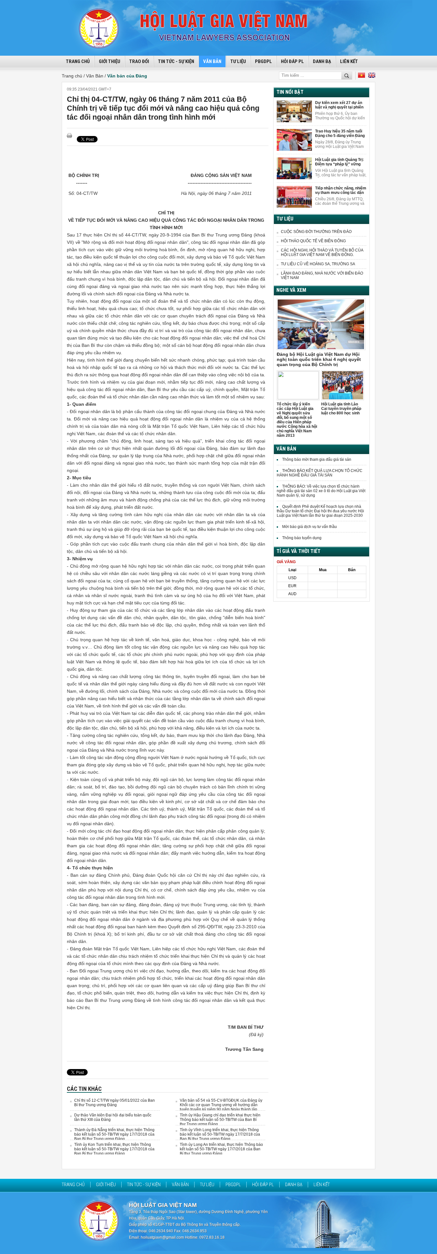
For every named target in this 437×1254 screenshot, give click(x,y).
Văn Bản (212, 61)
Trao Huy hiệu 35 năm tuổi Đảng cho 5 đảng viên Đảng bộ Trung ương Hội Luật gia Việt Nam (340, 133)
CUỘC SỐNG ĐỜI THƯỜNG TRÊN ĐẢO (316, 231)
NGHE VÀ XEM (291, 290)
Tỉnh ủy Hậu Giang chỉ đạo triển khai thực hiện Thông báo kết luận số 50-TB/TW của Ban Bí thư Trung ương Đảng (220, 1119)
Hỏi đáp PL (292, 61)
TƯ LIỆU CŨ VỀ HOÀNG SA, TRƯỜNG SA (318, 264)
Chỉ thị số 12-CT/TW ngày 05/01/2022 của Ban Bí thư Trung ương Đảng (114, 1102)
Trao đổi (139, 61)
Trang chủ (73, 1184)
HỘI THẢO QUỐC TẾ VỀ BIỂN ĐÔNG (313, 241)
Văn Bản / (96, 75)
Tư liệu (238, 61)
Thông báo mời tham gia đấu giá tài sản (316, 459)
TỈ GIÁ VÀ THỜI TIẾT (298, 551)
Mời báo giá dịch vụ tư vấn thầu (309, 526)
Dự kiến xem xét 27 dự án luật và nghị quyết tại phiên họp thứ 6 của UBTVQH (339, 105)
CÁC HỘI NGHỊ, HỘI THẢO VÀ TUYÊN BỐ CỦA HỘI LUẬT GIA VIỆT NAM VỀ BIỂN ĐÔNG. (322, 252)
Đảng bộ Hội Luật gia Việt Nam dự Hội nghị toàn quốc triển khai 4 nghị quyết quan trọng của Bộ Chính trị (319, 359)
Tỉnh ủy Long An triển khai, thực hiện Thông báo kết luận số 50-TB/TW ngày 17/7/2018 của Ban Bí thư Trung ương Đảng (221, 1149)
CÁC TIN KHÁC (84, 1088)
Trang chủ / (74, 75)
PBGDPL (263, 61)
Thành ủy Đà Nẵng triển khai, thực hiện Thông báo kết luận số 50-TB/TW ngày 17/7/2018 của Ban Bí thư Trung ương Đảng (114, 1134)
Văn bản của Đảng (127, 75)
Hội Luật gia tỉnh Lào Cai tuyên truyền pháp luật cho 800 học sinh (341, 408)
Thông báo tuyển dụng (302, 538)
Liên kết (349, 61)
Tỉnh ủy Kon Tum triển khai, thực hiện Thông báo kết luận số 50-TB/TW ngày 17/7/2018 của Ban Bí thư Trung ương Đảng (114, 1149)
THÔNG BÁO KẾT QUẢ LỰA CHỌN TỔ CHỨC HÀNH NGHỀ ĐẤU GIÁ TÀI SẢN (319, 472)
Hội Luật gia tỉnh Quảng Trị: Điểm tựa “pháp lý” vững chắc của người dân (339, 162)
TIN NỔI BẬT (290, 92)
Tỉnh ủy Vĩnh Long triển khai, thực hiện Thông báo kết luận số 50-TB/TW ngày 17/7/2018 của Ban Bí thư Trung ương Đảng (220, 1134)
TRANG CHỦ (78, 61)
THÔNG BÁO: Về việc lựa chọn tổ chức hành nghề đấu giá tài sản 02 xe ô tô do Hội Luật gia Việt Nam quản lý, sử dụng (321, 491)
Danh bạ (322, 61)
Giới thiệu (109, 61)
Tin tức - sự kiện (176, 61)
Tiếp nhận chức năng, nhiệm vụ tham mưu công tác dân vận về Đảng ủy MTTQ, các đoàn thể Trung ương (340, 190)
